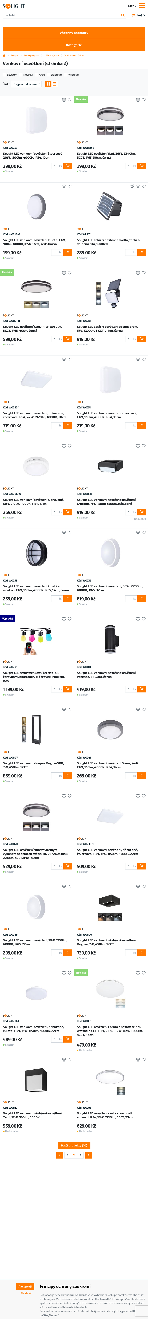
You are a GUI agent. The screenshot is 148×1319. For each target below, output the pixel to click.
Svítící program (31, 55)
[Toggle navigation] (142, 6)
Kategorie (74, 45)
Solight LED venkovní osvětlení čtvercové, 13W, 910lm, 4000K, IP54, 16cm (107, 415)
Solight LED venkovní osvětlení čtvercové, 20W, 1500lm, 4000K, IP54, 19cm (33, 155)
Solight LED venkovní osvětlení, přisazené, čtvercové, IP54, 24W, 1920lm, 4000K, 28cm (34, 415)
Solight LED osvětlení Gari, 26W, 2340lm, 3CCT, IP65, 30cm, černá (106, 155)
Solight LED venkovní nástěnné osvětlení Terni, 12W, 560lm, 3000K (32, 1115)
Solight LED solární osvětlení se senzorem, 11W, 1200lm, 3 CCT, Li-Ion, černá (107, 328)
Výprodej (73, 74)
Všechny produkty (74, 33)
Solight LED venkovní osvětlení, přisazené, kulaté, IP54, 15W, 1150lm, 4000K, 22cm (33, 1029)
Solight (14, 55)
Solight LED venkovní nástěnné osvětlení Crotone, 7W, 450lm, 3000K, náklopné (106, 502)
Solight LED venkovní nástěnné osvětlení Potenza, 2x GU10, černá (106, 675)
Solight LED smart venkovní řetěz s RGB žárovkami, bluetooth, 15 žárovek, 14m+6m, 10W (33, 677)
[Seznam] (54, 84)
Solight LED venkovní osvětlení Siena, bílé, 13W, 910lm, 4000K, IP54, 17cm (33, 502)
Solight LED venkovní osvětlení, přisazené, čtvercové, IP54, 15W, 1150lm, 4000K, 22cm (107, 852)
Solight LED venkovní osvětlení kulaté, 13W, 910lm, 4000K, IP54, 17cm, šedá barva (34, 242)
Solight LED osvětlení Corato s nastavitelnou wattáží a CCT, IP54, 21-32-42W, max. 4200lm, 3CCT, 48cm (110, 1031)
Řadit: (6, 84)
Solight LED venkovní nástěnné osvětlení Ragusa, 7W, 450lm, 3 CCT (106, 942)
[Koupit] (67, 166)
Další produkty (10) (74, 1145)
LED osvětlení (52, 55)
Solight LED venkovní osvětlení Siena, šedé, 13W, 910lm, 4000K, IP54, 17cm (108, 765)
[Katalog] (48, 84)
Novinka (28, 74)
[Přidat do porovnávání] (63, 100)
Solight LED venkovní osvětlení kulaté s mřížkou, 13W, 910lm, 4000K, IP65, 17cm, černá (36, 588)
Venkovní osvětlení (74, 55)
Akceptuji (25, 1286)
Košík (141, 15)
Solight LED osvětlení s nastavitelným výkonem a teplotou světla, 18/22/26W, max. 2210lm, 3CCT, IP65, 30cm (35, 854)
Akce (42, 74)
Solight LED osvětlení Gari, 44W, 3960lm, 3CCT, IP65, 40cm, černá (32, 328)
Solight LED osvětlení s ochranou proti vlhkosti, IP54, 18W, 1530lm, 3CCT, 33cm (105, 1115)
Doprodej (56, 74)
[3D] (131, 186)
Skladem (12, 74)
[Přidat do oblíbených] (68, 100)
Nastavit (26, 1293)
